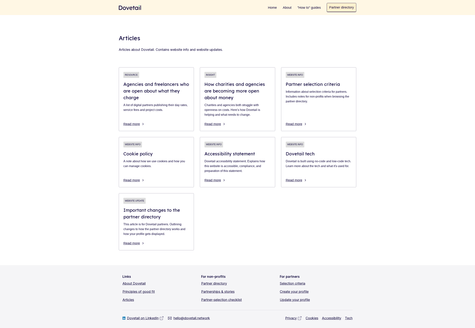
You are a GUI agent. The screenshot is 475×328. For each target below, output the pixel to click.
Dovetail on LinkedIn (143, 318)
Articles (128, 300)
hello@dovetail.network (191, 318)
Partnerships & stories (218, 292)
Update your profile (295, 300)
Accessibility (331, 318)
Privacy (291, 318)
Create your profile (294, 292)
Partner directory (214, 283)
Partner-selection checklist (221, 300)
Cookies (312, 318)
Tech (349, 318)
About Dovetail (134, 283)
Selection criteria (292, 283)
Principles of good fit (138, 292)
